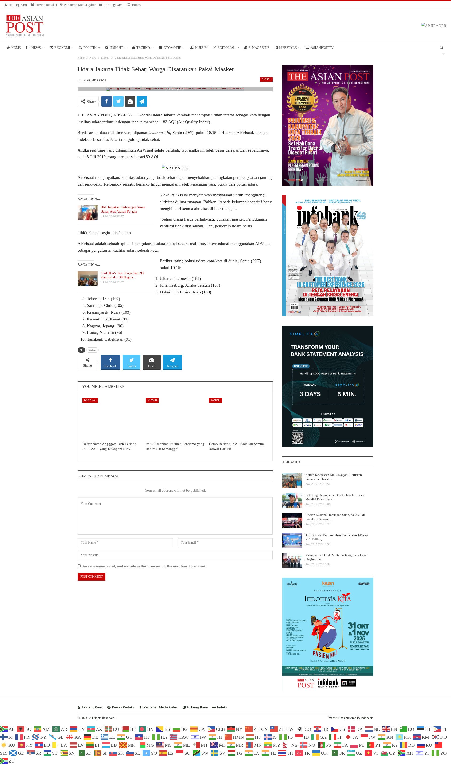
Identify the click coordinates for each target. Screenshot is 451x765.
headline (92, 350)
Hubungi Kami (113, 5)
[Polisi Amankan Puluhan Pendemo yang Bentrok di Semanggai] (175, 418)
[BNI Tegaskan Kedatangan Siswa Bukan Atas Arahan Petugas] (88, 212)
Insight (116, 47)
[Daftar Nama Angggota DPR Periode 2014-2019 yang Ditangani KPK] (111, 418)
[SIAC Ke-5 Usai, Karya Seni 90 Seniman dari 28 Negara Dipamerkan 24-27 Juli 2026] (88, 278)
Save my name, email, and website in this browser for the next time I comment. (144, 566)
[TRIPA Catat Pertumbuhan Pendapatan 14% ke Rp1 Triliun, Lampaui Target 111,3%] (292, 540)
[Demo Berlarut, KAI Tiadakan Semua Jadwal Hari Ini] (238, 418)
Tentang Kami (17, 5)
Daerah (266, 79)
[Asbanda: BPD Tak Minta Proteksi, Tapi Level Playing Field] (292, 560)
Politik (90, 47)
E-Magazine (259, 47)
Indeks (136, 5)
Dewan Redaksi (46, 5)
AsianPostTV (322, 47)
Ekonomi (62, 47)
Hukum (201, 47)
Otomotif (172, 47)
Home (16, 47)
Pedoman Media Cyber (80, 5)
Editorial (226, 47)
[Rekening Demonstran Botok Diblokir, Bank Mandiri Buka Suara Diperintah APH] (292, 500)
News (36, 47)
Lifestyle (288, 47)
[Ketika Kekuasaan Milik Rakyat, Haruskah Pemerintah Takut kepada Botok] (292, 480)
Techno (143, 47)
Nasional (90, 400)
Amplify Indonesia (361, 718)
